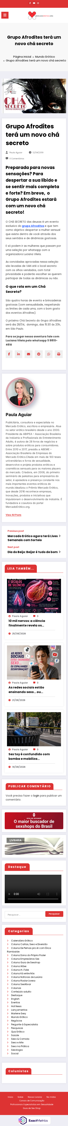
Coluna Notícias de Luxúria (26, 977)
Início (10, 1097)
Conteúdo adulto (21, 991)
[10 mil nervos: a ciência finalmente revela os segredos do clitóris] (34, 595)
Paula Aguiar (15, 152)
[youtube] (34, 3)
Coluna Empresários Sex (25, 958)
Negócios (16, 1020)
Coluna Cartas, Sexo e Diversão (29, 944)
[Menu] (4, 15)
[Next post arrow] (59, 552)
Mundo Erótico (19, 1017)
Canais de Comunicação (31, 1100)
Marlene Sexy (18, 1013)
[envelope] (28, 354)
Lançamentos (19, 1009)
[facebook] (9, 354)
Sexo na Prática (20, 1046)
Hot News (16, 1006)
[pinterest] (39, 354)
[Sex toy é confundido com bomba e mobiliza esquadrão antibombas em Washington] (34, 729)
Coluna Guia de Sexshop (25, 962)
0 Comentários (16, 158)
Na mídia (51, 1097)
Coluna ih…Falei (20, 969)
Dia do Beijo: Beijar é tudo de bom (33, 552)
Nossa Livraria (35, 1097)
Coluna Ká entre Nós (23, 973)
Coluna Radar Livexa (23, 980)
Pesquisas (17, 1028)
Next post (13, 547)
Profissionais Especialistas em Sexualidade (31, 1104)
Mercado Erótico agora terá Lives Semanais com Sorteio (33, 538)
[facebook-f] (30, 3)
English (15, 998)
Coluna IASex (18, 966)
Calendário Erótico (22, 940)
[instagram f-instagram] (38, 3)
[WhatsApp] (49, 354)
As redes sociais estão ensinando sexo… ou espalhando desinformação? (26, 689)
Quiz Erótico (17, 1031)
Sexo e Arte (17, 1042)
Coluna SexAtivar (21, 984)
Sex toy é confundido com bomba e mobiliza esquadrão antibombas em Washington (30, 756)
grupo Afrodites (33, 226)
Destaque (16, 995)
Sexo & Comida (20, 1038)
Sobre (20, 1097)
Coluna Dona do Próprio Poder (28, 955)
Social (15, 1053)
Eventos (15, 1002)
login (36, 796)
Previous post (16, 531)
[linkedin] (18, 354)
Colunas (16, 988)
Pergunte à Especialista (24, 1024)
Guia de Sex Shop (31, 1108)
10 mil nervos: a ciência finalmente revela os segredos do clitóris (26, 623)
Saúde (15, 1035)
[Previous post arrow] (59, 536)
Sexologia (17, 1049)
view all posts (13, 515)
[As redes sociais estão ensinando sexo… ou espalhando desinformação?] (34, 662)
